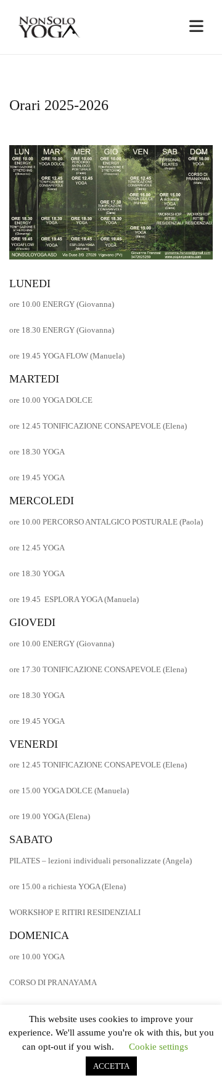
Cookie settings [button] (158, 1047)
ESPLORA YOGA (74, 599)
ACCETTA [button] (111, 1066)
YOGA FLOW (66, 355)
